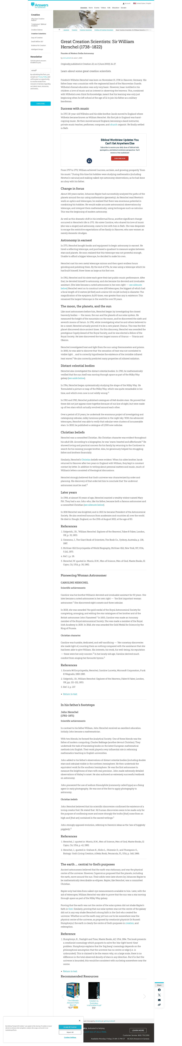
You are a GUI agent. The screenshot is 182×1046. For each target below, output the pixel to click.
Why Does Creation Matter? (37, 19)
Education (115, 8)
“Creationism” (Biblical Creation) (38, 25)
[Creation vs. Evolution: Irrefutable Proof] (94, 990)
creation (129, 923)
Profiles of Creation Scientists (103, 30)
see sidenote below (94, 505)
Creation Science (36, 30)
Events (96, 8)
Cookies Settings (70, 1037)
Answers (83, 8)
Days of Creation (37, 37)
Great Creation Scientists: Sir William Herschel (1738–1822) (134, 30)
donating (98, 1021)
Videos (103, 8)
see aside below (76, 378)
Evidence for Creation (38, 45)
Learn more (138, 1030)
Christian (86, 459)
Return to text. (70, 694)
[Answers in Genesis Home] (39, 6)
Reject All (70, 1032)
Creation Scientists (86, 30)
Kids (108, 8)
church (113, 124)
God (70, 909)
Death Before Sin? (37, 41)
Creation (74, 30)
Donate (123, 8)
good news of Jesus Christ (95, 1032)
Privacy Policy (42, 77)
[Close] (79, 1020)
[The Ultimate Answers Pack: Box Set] (73, 990)
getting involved (109, 1021)
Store (91, 8)
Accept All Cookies (70, 1027)
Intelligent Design (37, 49)
